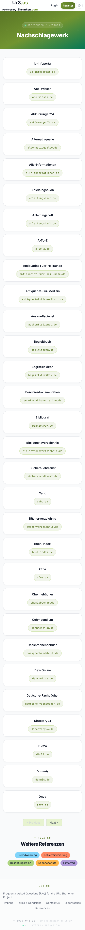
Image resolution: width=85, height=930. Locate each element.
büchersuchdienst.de (42, 476)
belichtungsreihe (20, 862)
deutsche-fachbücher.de (42, 703)
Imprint (8, 902)
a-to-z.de (42, 248)
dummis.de (42, 779)
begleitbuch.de (42, 350)
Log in (55, 5)
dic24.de (42, 754)
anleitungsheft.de (42, 223)
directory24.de (42, 729)
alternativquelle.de (42, 147)
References (42, 908)
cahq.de (42, 501)
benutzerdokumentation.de (42, 400)
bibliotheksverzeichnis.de (42, 451)
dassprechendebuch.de (42, 653)
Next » (54, 822)
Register (68, 5)
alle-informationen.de (42, 173)
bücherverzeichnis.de (42, 526)
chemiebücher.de (42, 602)
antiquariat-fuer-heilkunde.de (42, 274)
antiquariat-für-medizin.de (42, 299)
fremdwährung (27, 855)
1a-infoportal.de (42, 71)
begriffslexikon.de (42, 375)
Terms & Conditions (29, 902)
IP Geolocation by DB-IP (56, 920)
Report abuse (72, 902)
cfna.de (42, 577)
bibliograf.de (42, 425)
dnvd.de (42, 805)
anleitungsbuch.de (42, 198)
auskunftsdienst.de (42, 324)
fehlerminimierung (55, 855)
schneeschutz (47, 862)
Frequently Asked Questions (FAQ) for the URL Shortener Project (38, 895)
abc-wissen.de (42, 97)
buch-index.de (42, 552)
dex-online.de (42, 678)
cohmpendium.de (42, 628)
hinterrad (69, 862)
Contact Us (53, 902)
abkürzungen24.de (42, 122)
